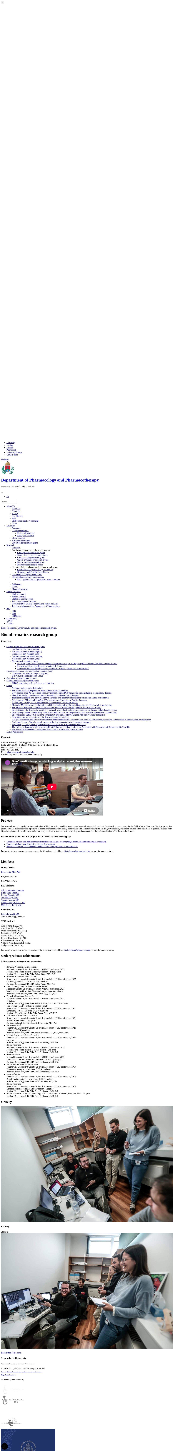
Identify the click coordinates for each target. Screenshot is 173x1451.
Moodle (9, 447)
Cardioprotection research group (31, 552)
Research (10, 545)
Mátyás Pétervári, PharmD (12, 890)
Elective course (18, 538)
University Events (14, 452)
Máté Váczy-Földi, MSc (11, 905)
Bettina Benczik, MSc (10, 895)
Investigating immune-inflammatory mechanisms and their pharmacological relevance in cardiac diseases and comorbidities (64, 712)
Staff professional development (25, 521)
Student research (13, 591)
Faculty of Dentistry (25, 535)
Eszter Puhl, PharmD (10, 893)
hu (7, 496)
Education (10, 526)
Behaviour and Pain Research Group (33, 572)
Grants (15, 587)
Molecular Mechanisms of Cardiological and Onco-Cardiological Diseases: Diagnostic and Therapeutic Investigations (62, 705)
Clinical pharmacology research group (28, 577)
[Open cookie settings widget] (4, 1446)
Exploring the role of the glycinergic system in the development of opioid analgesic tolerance (51, 722)
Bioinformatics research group (30, 565)
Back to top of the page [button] (11, 1353)
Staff (14, 518)
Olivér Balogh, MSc (9, 897)
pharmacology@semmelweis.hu (20, 752)
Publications (17, 584)
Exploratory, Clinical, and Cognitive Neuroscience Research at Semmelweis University (49, 724)
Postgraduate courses (21, 540)
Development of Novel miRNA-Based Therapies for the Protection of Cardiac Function (49, 700)
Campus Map (12, 455)
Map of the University (8, 1375)
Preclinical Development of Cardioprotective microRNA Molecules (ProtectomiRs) (47, 729)
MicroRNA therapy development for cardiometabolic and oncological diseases (45, 695)
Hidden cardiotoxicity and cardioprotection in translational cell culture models (45, 702)
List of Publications (14, 732)
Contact (9, 623)
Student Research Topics (22, 599)
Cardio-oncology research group (31, 557)
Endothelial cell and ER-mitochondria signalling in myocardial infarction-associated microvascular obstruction (58, 715)
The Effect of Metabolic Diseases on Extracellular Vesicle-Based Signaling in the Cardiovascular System (56, 707)
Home (3, 628)
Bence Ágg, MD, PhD (10, 872)
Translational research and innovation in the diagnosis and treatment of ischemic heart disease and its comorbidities (60, 698)
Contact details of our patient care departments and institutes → (22, 1372)
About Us (10, 506)
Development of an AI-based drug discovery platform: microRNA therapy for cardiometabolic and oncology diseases (62, 693)
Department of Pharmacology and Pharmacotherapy (50, 480)
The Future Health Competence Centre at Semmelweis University (40, 690)
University (10, 442)
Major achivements (20, 589)
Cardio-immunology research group (32, 560)
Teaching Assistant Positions (24, 601)
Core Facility (12, 618)
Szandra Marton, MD (10, 900)
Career (9, 621)
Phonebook (11, 450)
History (15, 513)
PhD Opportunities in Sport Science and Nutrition (38, 579)
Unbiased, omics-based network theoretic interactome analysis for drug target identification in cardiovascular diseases (67, 663)
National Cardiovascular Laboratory (27, 688)
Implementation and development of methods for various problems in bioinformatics (53, 668)
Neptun (9, 445)
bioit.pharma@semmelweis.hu (77, 851)
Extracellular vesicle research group (32, 555)
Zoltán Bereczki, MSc (10, 914)
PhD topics (16, 616)
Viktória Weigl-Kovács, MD (13, 902)
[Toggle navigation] (2, 492)
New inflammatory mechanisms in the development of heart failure (40, 717)
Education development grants (25, 543)
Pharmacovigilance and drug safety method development (41, 666)
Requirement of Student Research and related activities (35, 604)
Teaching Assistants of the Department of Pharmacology (36, 606)
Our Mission (17, 516)
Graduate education (20, 530)
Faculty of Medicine (25, 533)
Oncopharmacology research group (27, 574)
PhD (8, 608)
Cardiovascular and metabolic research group (36, 628)
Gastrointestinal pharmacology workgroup (35, 569)
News (14, 523)
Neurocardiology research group (31, 562)
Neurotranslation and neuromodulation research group (29, 671)
